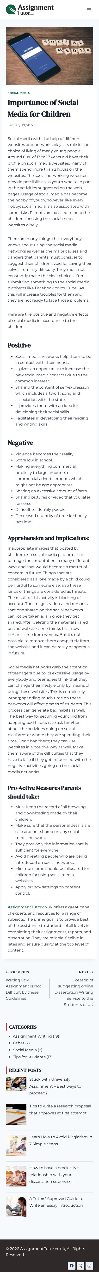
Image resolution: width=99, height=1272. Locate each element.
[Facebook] (71, 1266)
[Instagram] (89, 1266)
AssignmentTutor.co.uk (30, 907)
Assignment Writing (32, 1036)
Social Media (19, 93)
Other (18, 1043)
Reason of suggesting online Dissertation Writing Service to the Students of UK (74, 988)
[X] (80, 1266)
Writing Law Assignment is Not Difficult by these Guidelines (23, 985)
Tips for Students (29, 1057)
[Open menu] (88, 9)
